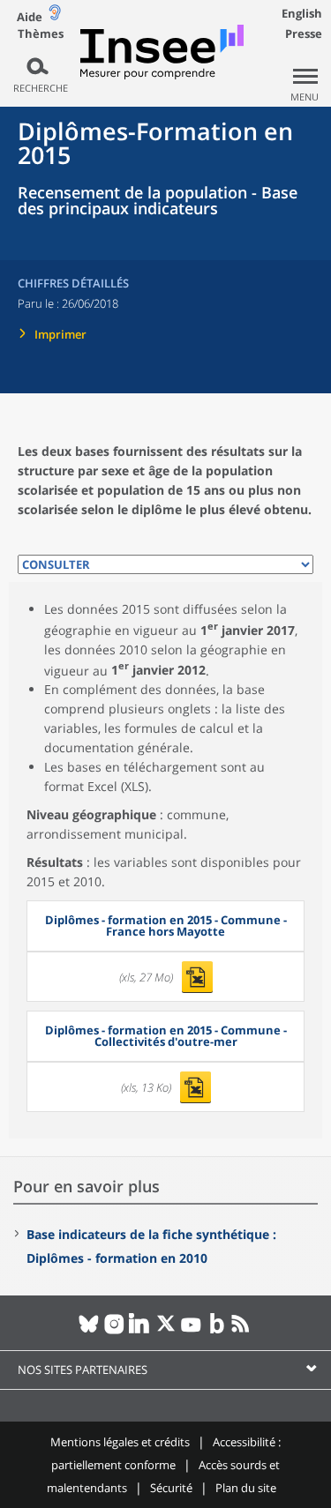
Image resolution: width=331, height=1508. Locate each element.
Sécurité (171, 1488)
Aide (29, 17)
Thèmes (41, 34)
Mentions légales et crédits (120, 1442)
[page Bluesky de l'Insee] (89, 1331)
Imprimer (60, 334)
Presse (303, 33)
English (302, 13)
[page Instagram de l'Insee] (114, 1331)
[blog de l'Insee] (217, 1331)
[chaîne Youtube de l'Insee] (191, 1331)
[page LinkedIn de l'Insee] (140, 1331)
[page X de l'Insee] (165, 1331)
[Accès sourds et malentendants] (55, 16)
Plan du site (245, 1488)
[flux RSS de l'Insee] (242, 1331)
